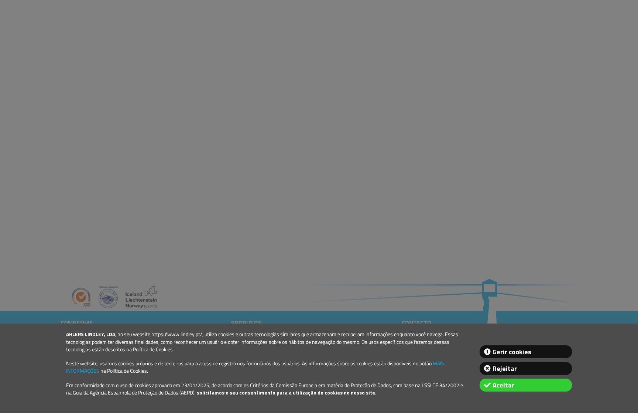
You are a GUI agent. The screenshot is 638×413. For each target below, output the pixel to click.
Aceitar (503, 385)
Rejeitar (505, 368)
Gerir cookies (512, 352)
